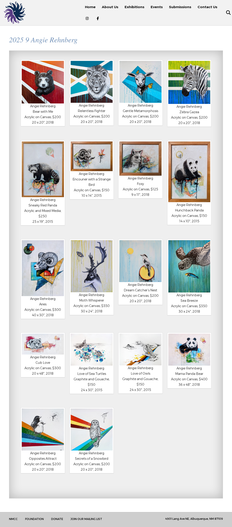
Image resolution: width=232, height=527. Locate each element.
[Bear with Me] (43, 82)
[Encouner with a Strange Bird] (92, 156)
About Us (110, 7)
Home (90, 7)
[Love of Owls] (140, 349)
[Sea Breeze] (189, 266)
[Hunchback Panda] (189, 171)
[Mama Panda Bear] (189, 350)
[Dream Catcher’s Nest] (140, 261)
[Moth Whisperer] (92, 266)
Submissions (180, 7)
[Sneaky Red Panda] (43, 169)
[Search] (226, 12)
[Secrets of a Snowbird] (92, 430)
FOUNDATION (34, 519)
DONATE (57, 519)
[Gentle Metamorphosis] (140, 82)
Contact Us (207, 7)
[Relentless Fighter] (92, 82)
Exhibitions (134, 7)
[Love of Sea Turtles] (92, 350)
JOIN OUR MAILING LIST (86, 519)
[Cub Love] (43, 344)
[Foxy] (140, 158)
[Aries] (43, 268)
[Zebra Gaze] (189, 82)
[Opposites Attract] (43, 429)
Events (157, 7)
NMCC (13, 519)
